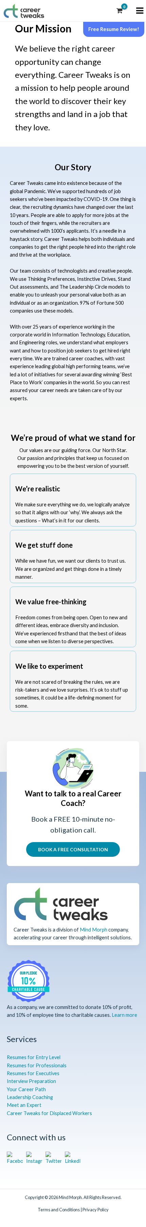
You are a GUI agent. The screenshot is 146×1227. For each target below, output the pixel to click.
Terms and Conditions (59, 1209)
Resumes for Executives (33, 1073)
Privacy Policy (96, 1209)
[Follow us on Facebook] (15, 1158)
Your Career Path (26, 1089)
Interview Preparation (31, 1081)
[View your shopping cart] (119, 11)
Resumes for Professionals (37, 1065)
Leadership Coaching (30, 1097)
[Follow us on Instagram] (34, 1158)
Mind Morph (93, 930)
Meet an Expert (24, 1105)
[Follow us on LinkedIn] (73, 1158)
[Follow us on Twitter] (53, 1158)
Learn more (124, 1015)
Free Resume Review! (113, 29)
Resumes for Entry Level (33, 1057)
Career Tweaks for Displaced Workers (49, 1113)
